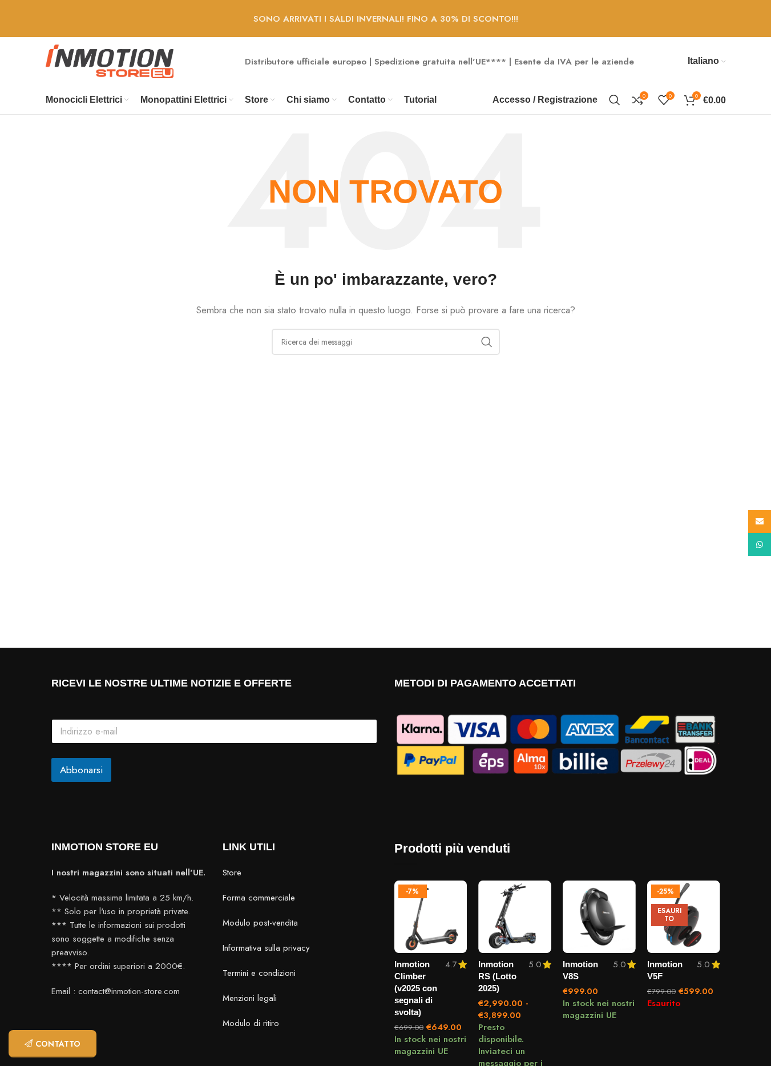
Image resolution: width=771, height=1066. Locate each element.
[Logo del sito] (110, 60)
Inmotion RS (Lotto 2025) (497, 976)
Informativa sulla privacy (266, 948)
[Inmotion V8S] (599, 917)
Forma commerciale (259, 897)
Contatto (57, 1043)
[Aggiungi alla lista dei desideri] (452, 893)
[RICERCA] (487, 342)
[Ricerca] (614, 99)
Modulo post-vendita (260, 922)
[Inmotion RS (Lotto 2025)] (514, 917)
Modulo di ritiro (251, 1023)
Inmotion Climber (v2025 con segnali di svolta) (415, 988)
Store (232, 872)
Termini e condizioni (259, 973)
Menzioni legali (250, 998)
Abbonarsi (81, 770)
